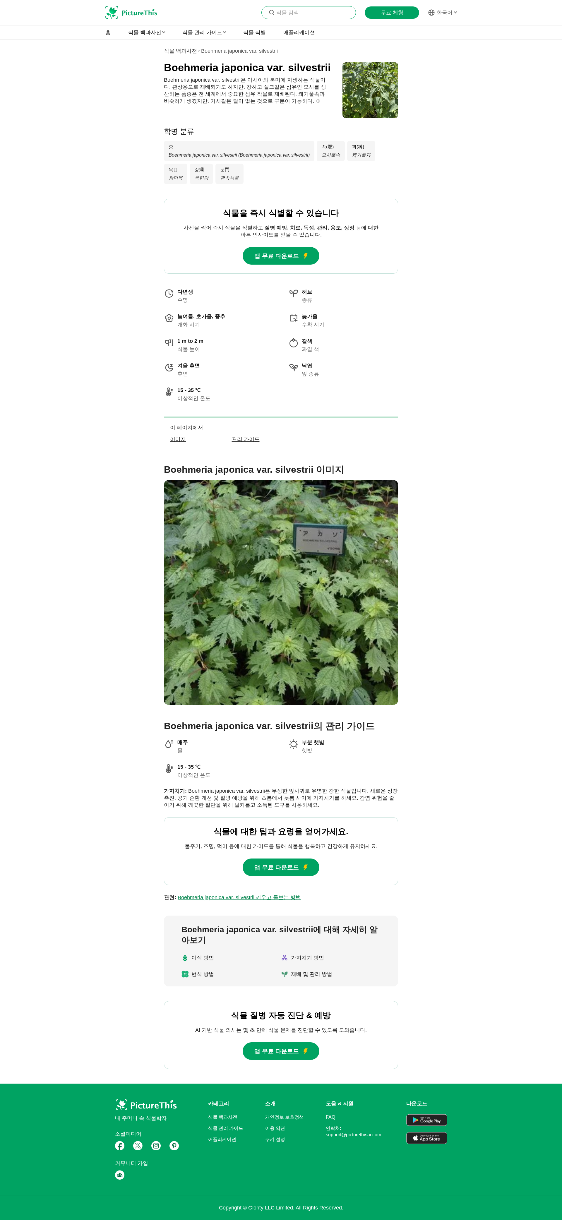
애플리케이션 (299, 32)
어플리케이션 (222, 1139)
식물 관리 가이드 (225, 1128)
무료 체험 (392, 13)
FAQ (330, 1117)
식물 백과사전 (180, 51)
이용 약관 (275, 1128)
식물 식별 (254, 32)
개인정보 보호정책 (284, 1117)
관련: (232, 897)
